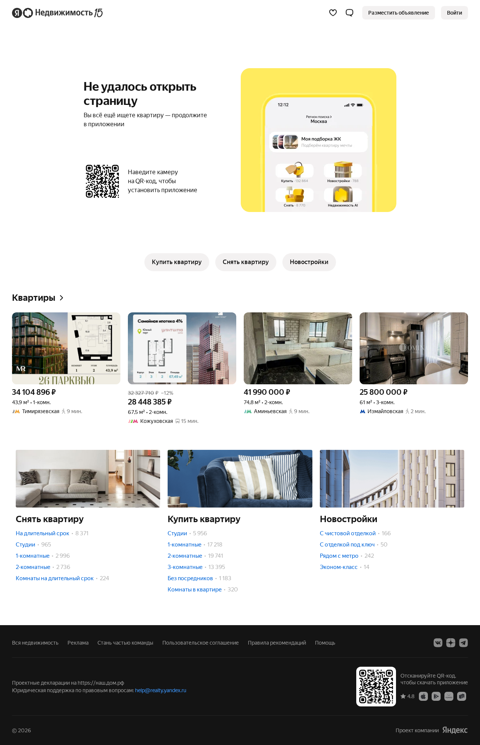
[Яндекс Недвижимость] (58, 12)
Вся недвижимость (35, 643)
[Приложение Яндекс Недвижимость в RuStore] (461, 696)
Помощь (325, 643)
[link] (454, 12)
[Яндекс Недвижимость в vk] (438, 642)
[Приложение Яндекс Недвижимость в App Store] (423, 696)
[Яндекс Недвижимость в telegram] (463, 642)
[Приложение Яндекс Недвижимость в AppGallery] (448, 696)
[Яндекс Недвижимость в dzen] (450, 642)
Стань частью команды (125, 643)
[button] (349, 12)
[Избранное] (333, 12)
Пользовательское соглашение (200, 643)
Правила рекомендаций (277, 643)
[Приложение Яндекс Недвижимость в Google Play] (436, 696)
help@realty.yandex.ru (160, 690)
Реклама (78, 643)
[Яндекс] (455, 730)
